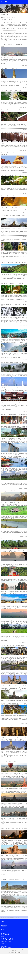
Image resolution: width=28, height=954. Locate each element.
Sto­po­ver (8, 40)
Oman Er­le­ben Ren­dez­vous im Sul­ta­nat (13, 879)
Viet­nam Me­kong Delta (8, 608)
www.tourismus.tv (7, 941)
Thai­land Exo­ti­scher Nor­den (10, 68)
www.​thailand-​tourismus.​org (9, 30)
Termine (2, 943)
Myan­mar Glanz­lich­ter (8, 762)
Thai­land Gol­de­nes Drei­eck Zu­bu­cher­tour (13, 110)
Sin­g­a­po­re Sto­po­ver (7, 441)
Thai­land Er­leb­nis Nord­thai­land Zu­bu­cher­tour (13, 153)
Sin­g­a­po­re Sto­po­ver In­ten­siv (10, 426)
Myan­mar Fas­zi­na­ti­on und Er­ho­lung (13, 776)
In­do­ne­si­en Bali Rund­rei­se (9, 504)
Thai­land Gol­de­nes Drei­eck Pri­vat (12, 90)
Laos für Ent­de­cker (7, 704)
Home (2, 14)
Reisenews (3, 926)
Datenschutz (4, 946)
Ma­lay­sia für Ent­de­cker (8, 376)
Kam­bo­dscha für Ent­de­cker (10, 689)
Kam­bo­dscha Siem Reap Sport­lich (11, 623)
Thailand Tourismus (6, 2)
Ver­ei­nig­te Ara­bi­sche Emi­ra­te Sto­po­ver (13, 806)
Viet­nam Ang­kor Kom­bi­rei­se (10, 551)
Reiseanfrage (4, 925)
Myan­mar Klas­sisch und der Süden (12, 739)
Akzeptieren (10, 952)
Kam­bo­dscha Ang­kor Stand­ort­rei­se (12, 645)
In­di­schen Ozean (19, 36)
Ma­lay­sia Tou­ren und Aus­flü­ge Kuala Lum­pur (13, 239)
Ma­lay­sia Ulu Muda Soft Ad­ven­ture (13, 283)
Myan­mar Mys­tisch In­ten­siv (10, 791)
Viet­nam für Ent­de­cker (8, 580)
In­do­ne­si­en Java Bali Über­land (10, 491)
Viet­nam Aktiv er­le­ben (8, 518)
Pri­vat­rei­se (24, 39)
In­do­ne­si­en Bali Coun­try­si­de (10, 470)
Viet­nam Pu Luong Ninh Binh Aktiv (12, 539)
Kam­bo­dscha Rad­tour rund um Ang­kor (14, 674)
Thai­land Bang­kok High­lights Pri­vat (13, 196)
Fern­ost (6, 37)
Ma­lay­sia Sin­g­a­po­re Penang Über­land (13, 362)
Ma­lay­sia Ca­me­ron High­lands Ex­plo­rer (13, 262)
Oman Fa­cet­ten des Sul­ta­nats (10, 894)
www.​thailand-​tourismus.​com (14, 27)
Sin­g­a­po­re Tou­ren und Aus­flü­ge (11, 391)
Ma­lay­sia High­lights (7, 328)
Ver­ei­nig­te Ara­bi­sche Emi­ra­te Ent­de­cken (14, 829)
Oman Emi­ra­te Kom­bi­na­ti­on (10, 859)
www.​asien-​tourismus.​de (9, 32)
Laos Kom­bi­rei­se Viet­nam (9, 726)
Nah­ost (11, 36)
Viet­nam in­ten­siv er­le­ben (9, 566)
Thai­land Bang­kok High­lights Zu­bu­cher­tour (13, 216)
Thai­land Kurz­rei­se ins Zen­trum (11, 175)
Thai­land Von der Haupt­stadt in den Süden (13, 45)
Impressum (3, 944)
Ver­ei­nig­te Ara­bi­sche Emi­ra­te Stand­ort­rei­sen (14, 843)
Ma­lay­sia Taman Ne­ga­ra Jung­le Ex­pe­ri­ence (13, 305)
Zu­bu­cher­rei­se (4, 39)
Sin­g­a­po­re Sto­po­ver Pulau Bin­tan (12, 456)
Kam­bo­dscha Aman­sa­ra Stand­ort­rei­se (13, 660)
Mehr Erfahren (17, 952)
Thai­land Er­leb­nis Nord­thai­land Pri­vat (14, 132)
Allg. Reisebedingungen (6, 947)
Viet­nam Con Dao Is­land (9, 593)
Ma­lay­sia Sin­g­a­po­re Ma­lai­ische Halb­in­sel (14, 340)
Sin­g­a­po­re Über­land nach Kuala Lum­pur (14, 414)
